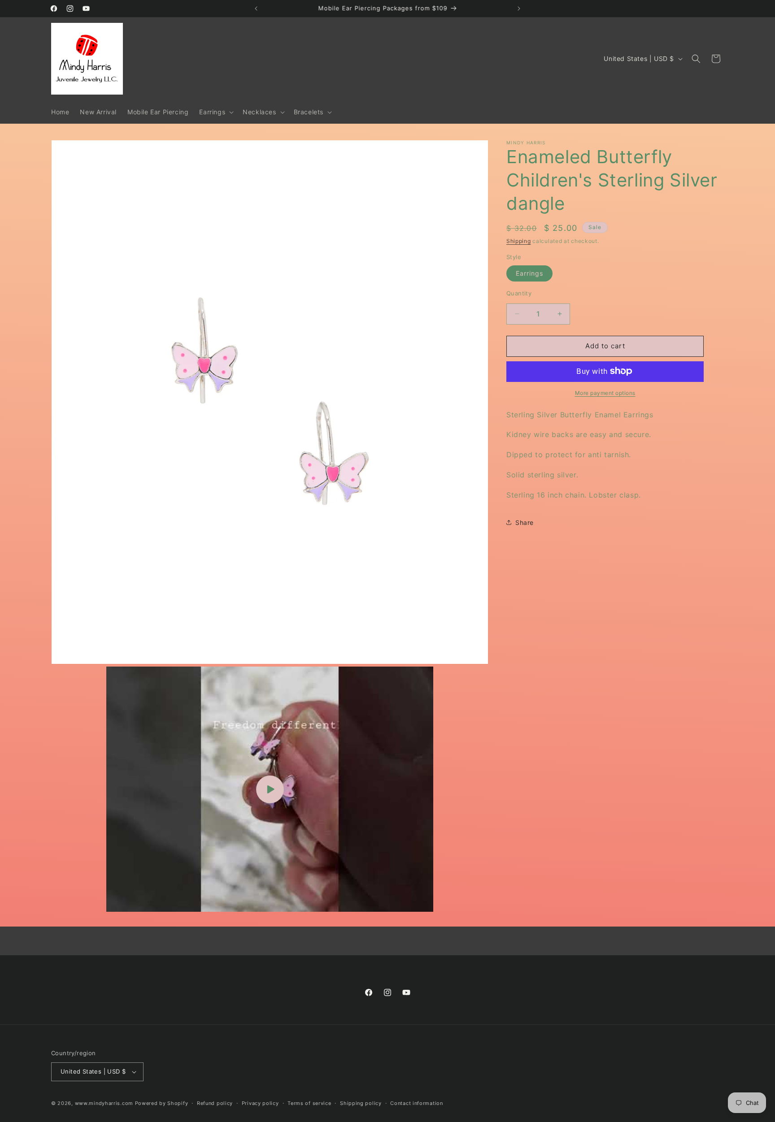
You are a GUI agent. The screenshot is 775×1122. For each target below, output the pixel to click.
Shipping (518, 241)
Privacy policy (260, 1103)
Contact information (416, 1103)
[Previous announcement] (256, 8)
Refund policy (215, 1103)
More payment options (605, 392)
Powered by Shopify (161, 1103)
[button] (215, 112)
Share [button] (524, 522)
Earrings (529, 273)
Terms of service (309, 1103)
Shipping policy (361, 1103)
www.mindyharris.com (104, 1103)
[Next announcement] (519, 8)
